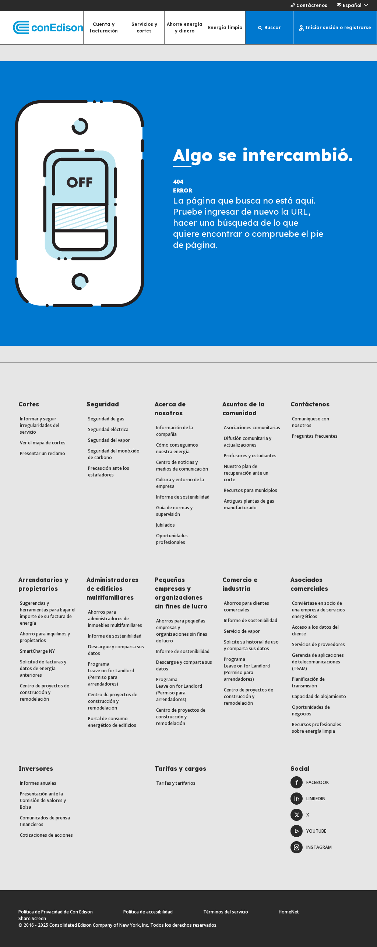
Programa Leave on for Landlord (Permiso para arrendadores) (111, 674)
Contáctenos (311, 5)
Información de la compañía (174, 430)
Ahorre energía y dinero (184, 27)
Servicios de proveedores (318, 644)
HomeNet (289, 912)
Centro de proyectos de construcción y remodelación (44, 692)
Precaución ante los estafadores (108, 471)
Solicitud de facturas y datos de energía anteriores (43, 668)
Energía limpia (225, 27)
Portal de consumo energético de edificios (112, 721)
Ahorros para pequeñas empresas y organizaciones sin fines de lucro (181, 631)
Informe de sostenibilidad (182, 497)
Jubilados (165, 525)
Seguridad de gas (106, 419)
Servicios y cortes (144, 27)
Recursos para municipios (250, 490)
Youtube (316, 831)
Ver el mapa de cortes (43, 443)
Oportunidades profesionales (172, 539)
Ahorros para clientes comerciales (246, 606)
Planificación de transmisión (308, 682)
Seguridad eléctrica (108, 429)
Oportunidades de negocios (311, 710)
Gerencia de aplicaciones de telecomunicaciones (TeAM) (318, 662)
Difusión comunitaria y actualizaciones (247, 441)
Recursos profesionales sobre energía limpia (316, 727)
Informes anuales (38, 783)
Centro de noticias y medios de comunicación (182, 465)
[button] (352, 5)
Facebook (317, 782)
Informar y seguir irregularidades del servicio (39, 425)
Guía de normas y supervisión (174, 510)
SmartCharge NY (37, 651)
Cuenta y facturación (104, 27)
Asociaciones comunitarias (252, 427)
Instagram (319, 847)
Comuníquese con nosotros (310, 422)
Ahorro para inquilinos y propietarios (45, 637)
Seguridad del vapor (109, 440)
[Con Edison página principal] (41, 28)
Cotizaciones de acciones (46, 835)
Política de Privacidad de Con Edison (55, 912)
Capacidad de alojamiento (319, 696)
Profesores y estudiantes (250, 455)
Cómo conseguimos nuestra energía (177, 448)
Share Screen (32, 918)
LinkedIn (315, 798)
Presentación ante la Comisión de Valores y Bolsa (43, 800)
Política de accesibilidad (148, 912)
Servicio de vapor (242, 631)
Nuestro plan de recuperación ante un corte (246, 473)
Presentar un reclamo (42, 453)
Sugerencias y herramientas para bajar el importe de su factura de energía (47, 613)
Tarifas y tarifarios (175, 783)
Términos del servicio (225, 912)
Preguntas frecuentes (315, 436)
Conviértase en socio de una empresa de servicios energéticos (318, 610)
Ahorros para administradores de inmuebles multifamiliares (115, 618)
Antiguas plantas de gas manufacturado (249, 504)
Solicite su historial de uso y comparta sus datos (251, 645)
